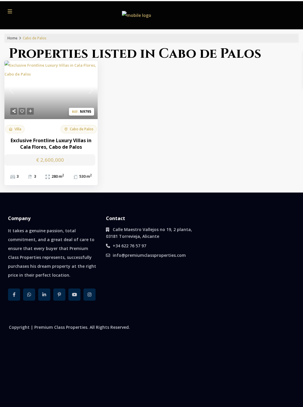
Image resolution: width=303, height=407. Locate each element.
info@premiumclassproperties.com (149, 255)
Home (12, 38)
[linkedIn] (44, 295)
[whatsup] (29, 295)
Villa (17, 129)
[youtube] (74, 295)
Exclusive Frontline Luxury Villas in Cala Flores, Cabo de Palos (51, 143)
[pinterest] (59, 295)
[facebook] (14, 295)
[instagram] (89, 295)
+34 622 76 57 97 (129, 246)
